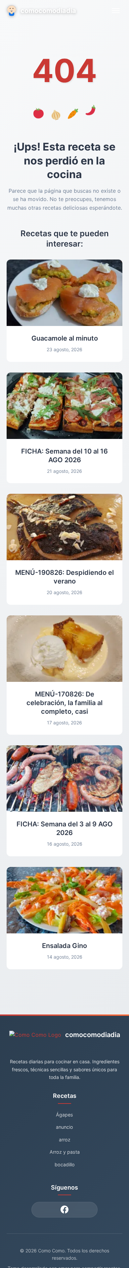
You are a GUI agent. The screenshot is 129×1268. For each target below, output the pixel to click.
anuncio (64, 1127)
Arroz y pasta (65, 1152)
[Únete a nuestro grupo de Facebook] (64, 1209)
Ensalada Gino (64, 946)
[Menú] (115, 11)
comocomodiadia (48, 11)
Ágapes (64, 1114)
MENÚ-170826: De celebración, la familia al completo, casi (64, 702)
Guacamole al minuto (64, 338)
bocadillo (65, 1164)
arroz (64, 1139)
